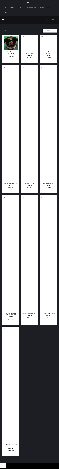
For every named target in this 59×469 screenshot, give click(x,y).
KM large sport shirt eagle (29, 183)
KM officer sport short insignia (29, 313)
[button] (11, 59)
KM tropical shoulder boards (48, 313)
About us (12, 7)
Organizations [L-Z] (45, 7)
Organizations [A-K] (31, 7)
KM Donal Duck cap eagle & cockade (48, 52)
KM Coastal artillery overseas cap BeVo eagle (29, 52)
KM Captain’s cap (11, 52)
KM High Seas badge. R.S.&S (10, 183)
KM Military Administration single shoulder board (11, 314)
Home (5, 7)
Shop (52, 20)
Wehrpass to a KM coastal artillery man (11, 445)
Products (20, 7)
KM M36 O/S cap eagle (48, 183)
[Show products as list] (4, 31)
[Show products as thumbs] (2, 31)
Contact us (7, 12)
